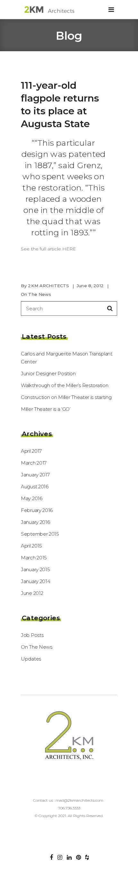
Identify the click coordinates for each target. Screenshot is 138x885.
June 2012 (32, 593)
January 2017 (35, 475)
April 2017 (31, 451)
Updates (31, 659)
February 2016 (37, 510)
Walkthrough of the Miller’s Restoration (64, 385)
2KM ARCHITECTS (48, 285)
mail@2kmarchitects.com (79, 800)
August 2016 (34, 486)
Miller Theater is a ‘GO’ (46, 409)
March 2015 (34, 558)
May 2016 (31, 498)
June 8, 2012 (90, 285)
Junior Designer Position (48, 373)
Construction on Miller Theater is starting (66, 397)
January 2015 (35, 569)
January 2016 (35, 522)
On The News (36, 294)
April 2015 (31, 546)
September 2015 (40, 534)
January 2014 (35, 581)
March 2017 (34, 463)
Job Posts (32, 635)
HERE (69, 249)
